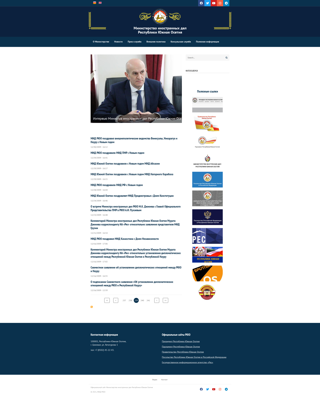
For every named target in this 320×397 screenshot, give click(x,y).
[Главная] (160, 16)
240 (143, 300)
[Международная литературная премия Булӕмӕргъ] (207, 292)
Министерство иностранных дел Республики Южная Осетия (160, 30)
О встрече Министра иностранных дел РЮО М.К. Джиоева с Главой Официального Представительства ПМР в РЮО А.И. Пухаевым (136, 208)
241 (149, 300)
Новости (118, 41)
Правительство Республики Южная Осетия (183, 351)
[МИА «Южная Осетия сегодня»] (207, 255)
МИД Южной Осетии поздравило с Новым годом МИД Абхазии (125, 163)
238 (131, 300)
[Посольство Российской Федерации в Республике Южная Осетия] (207, 217)
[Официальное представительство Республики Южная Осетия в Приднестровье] (207, 198)
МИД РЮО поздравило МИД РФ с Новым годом (117, 185)
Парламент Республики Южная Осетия (181, 346)
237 (125, 300)
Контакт (164, 379)
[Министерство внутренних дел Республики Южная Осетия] (207, 161)
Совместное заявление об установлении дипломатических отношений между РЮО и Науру (136, 269)
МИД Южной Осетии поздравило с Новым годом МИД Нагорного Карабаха (132, 174)
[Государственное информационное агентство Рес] (207, 236)
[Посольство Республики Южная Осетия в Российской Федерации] (207, 179)
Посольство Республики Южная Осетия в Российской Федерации (194, 357)
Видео (154, 379)
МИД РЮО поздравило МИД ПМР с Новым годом (117, 153)
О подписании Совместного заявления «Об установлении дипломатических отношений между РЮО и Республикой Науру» (132, 283)
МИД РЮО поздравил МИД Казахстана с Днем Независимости (125, 239)
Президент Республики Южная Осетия (181, 341)
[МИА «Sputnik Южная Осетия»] (207, 273)
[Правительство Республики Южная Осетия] (207, 123)
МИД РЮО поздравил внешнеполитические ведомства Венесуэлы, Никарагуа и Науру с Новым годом (134, 140)
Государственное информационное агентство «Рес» (187, 362)
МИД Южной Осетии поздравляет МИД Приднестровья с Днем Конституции (132, 196)
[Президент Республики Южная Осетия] (207, 104)
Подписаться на (92, 307)
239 (137, 301)
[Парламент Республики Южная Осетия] (207, 142)
